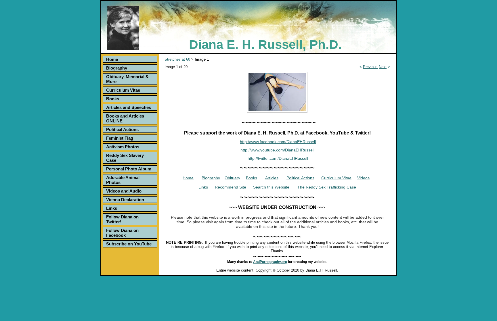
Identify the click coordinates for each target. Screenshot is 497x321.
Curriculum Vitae (123, 90)
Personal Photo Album (128, 168)
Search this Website (271, 187)
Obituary (232, 178)
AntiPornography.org (270, 262)
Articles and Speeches (128, 107)
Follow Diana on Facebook (122, 233)
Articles (271, 178)
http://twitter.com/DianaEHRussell (278, 158)
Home (112, 59)
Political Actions (122, 129)
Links (111, 208)
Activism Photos (122, 146)
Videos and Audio (124, 191)
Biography (116, 68)
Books (112, 98)
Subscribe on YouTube (129, 243)
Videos (363, 178)
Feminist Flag (119, 138)
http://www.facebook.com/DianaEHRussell (278, 141)
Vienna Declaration (125, 199)
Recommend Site (230, 187)
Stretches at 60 (177, 59)
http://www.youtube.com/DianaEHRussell (277, 150)
